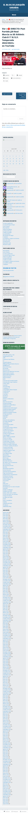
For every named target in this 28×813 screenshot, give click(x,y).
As (3, 361)
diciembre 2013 (6, 743)
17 (7, 161)
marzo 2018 (5, 665)
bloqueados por (15, 347)
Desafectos (5, 395)
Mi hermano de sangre (8, 235)
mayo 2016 (5, 699)
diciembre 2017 (6, 670)
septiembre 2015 (7, 711)
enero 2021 (5, 614)
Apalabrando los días (8, 356)
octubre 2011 (6, 781)
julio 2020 (5, 623)
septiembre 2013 (7, 747)
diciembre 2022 (6, 579)
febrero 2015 (6, 722)
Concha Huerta (6, 391)
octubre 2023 (6, 564)
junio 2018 (5, 661)
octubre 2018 (6, 655)
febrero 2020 (6, 631)
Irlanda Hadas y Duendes (8, 441)
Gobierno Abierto (7, 432)
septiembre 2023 (7, 565)
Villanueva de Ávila (7, 503)
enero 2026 (5, 523)
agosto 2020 (6, 621)
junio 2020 (5, 624)
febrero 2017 (6, 685)
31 (7, 166)
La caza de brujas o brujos (9, 224)
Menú (14, 15)
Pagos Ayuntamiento (8, 473)
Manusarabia (6, 455)
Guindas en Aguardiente (8, 433)
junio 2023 (5, 570)
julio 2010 (5, 797)
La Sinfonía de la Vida (8, 448)
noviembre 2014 (7, 726)
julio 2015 (5, 714)
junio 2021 (5, 606)
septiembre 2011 (7, 782)
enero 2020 (5, 632)
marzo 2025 (5, 538)
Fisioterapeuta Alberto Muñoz (10, 427)
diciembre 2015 (6, 706)
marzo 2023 (5, 574)
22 (22, 161)
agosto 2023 (6, 567)
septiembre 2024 (7, 547)
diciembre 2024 (6, 543)
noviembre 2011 (7, 779)
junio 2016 (5, 697)
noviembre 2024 (7, 544)
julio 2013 (5, 750)
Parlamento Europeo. (8, 476)
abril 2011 (5, 784)
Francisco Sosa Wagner (8, 430)
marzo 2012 (5, 773)
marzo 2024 (5, 556)
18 (10, 161)
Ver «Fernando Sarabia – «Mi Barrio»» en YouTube (22, 95)
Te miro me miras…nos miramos (10, 494)
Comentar (21, 118)
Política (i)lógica (7, 479)
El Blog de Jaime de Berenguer (10, 408)
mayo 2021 (5, 608)
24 (7, 163)
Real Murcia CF (6, 485)
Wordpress (5, 505)
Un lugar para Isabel (7, 497)
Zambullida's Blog (7, 506)
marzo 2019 (5, 647)
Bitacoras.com (6, 370)
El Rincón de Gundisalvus (9, 420)
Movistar (5, 467)
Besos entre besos (7, 367)
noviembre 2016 (7, 690)
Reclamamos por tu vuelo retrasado (11, 486)
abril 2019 (5, 646)
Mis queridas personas (8, 465)
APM (4, 358)
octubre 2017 (6, 673)
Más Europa (5, 458)
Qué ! (4, 482)
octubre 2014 (6, 728)
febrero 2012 (6, 775)
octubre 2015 (6, 709)
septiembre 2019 (7, 638)
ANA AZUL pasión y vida (8, 355)
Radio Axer (5, 483)
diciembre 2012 (6, 759)
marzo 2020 (5, 629)
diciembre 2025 (6, 524)
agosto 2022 (6, 585)
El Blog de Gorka (7, 406)
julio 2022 (5, 587)
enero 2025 (5, 541)
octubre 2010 (6, 793)
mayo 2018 (5, 662)
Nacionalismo (18, 183)
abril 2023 (5, 573)
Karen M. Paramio (11, 200)
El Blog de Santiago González (10, 412)
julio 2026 (5, 514)
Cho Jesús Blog (6, 386)
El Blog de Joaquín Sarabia (14, 6)
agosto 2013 (6, 749)
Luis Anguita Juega (7, 453)
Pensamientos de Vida (8, 477)
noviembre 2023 (7, 562)
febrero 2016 (6, 703)
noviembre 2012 (7, 761)
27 (16, 163)
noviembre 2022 (7, 580)
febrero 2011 (6, 787)
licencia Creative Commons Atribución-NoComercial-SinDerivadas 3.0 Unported (12, 337)
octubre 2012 (6, 762)
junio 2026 (5, 515)
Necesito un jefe (7, 244)
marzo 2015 (5, 720)
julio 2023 (5, 568)
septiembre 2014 (7, 729)
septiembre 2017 (7, 674)
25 (10, 163)
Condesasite (6, 392)
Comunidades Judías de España (10, 389)
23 (3, 163)
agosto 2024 (6, 549)
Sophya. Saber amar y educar (9, 493)
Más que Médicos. (7, 459)
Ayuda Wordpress (7, 362)
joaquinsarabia (16, 49)
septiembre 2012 (7, 764)
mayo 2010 (5, 800)
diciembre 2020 (6, 615)
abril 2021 (5, 609)
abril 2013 (5, 755)
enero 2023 (5, 577)
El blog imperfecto (7, 414)
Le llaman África (7, 452)
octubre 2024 (6, 546)
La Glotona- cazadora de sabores (10, 445)
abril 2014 (5, 737)
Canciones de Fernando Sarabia (10, 380)
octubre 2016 (6, 691)
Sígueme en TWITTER (9, 268)
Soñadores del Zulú (7, 491)
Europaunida (6, 426)
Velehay (5, 502)
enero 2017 (5, 687)
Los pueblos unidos (7, 262)
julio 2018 (5, 659)
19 (13, 161)
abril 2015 (5, 718)
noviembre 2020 (7, 617)
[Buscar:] (9, 177)
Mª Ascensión (10, 206)
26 (13, 163)
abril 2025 (5, 537)
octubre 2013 (6, 746)
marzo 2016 (5, 702)
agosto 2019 (6, 640)
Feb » (7, 170)
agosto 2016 (6, 694)
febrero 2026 (6, 521)
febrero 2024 (6, 558)
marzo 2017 (5, 684)
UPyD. (4, 499)
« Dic (4, 170)
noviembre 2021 (7, 599)
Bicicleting (5, 368)
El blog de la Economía (8, 411)
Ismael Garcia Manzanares (9, 442)
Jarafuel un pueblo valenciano (10, 444)
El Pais (4, 418)
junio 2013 (5, 752)
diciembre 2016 (6, 688)
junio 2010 (5, 799)
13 (16, 158)
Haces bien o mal (7, 243)
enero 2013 (5, 758)
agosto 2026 (6, 512)
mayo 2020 (5, 626)
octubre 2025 (6, 527)
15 (22, 158)
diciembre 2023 (6, 561)
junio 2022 (5, 588)
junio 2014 (5, 734)
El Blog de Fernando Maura (9, 405)
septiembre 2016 (7, 693)
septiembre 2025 (7, 529)
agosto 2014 (6, 731)
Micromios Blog (6, 464)
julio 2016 (5, 696)
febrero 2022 (6, 594)
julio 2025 (5, 532)
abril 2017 (5, 682)
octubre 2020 (6, 618)
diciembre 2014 (6, 725)
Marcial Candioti (7, 456)
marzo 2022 (5, 593)
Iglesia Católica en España (9, 436)
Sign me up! (7, 300)
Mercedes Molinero (7, 461)
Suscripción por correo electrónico (11, 288)
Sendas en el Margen (8, 489)
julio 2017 (5, 678)
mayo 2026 (5, 517)
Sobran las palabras (7, 229)
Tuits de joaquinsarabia (8, 270)
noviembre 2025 (7, 526)
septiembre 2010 (7, 794)
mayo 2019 (5, 644)
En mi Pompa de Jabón (8, 424)
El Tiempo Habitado (7, 421)
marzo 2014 (5, 738)
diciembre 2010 (6, 790)
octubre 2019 (6, 637)
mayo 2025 (5, 535)
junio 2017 (5, 679)
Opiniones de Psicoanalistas (9, 471)
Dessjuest (5, 397)
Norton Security (7, 470)
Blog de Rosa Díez (7, 376)
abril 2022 (5, 591)
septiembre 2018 (7, 656)
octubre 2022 (6, 582)
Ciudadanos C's (6, 388)
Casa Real (5, 385)
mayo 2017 (5, 681)
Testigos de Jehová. (7, 495)
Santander (5, 488)
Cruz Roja (5, 394)
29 (22, 163)
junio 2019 (5, 643)
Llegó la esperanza (7, 93)
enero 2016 (5, 705)
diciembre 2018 (6, 652)
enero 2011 (5, 788)
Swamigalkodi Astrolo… (12, 187)
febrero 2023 (6, 576)
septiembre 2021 (7, 602)
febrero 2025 (6, 540)
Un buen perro (18, 210)
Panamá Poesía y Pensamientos (10, 474)
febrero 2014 (6, 740)
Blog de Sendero (7, 377)
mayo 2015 (5, 717)
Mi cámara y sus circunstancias (10, 462)
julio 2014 (5, 732)
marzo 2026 (5, 520)
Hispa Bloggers (6, 435)
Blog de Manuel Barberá (8, 374)
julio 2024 (5, 550)
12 (13, 158)
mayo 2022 (5, 590)
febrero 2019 (6, 649)
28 (19, 163)
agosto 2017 (6, 676)
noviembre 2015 (7, 708)
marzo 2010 (5, 803)
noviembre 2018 (7, 653)
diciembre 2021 (6, 597)
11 (10, 158)
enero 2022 (5, 596)
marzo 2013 (5, 756)
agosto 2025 (6, 530)
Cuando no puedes (19, 190)
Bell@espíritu (6, 365)
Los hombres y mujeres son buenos (11, 238)
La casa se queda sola (8, 223)
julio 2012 (5, 767)
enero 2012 (5, 776)
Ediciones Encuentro (8, 402)
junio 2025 (5, 533)
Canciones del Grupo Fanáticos (10, 382)
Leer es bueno (6, 226)
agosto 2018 (6, 658)
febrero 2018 (6, 667)
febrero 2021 (6, 612)
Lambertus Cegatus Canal (9, 450)
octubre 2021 (6, 600)
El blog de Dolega (7, 403)
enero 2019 (5, 650)
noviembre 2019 (7, 635)
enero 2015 (5, 723)
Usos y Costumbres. (7, 500)
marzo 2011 (5, 785)
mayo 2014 (5, 735)
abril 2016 (5, 700)
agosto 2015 (6, 712)
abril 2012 (5, 772)
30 (3, 166)
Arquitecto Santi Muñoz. (9, 359)
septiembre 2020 (7, 620)
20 (16, 161)
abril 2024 (5, 555)
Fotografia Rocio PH (8, 429)
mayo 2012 (5, 770)
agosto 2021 (6, 603)
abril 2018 (5, 664)
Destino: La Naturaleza (8, 398)
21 (19, 161)
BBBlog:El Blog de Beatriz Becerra (11, 364)
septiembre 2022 (7, 584)
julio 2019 (5, 641)
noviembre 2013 (7, 744)
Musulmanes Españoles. (8, 468)
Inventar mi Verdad (7, 439)
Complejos (5, 237)
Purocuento (6, 480)
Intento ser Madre (7, 438)
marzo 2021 (5, 611)
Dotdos (4, 400)
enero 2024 (5, 559)
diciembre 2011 (6, 778)
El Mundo (5, 417)
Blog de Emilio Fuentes (8, 373)
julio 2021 (5, 605)
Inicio (3, 19)
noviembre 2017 (7, 671)
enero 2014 (5, 741)
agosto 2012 (6, 765)
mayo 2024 (5, 553)
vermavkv (9, 193)
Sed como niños (19, 213)
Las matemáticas (6, 234)
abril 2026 (5, 518)
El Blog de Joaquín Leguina (9, 409)
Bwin (4, 379)
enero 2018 (5, 668)
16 (3, 161)
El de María (5, 415)
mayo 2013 (5, 753)
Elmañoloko (6, 423)
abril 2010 (5, 802)
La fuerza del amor (7, 231)
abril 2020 (5, 627)
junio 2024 (5, 552)
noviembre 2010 (7, 791)
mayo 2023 (5, 571)
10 (7, 158)
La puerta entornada (8, 447)
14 (19, 158)
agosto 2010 (6, 796)
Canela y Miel (6, 383)
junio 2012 (5, 769)
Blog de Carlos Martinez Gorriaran (11, 371)
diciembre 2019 (6, 634)
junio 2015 (5, 715)
